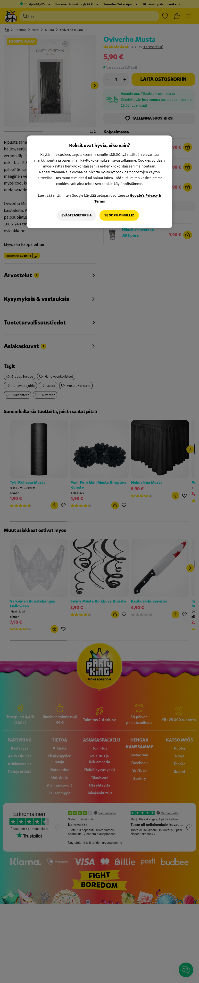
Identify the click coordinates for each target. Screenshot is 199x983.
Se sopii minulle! (119, 215)
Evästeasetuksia (76, 215)
